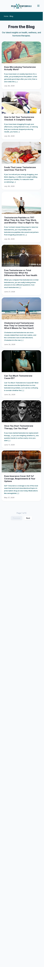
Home (6, 16)
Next (28, 518)
